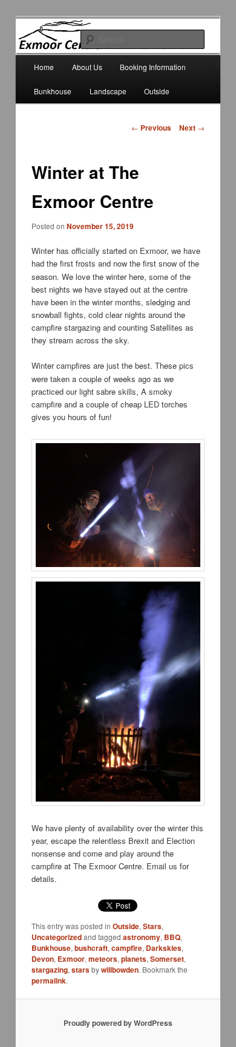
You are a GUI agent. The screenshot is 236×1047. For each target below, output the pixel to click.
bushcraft (91, 947)
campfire (126, 947)
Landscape (108, 91)
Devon (42, 958)
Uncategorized (56, 937)
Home (44, 67)
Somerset (167, 958)
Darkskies (164, 947)
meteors (102, 958)
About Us (87, 67)
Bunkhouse (52, 91)
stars (80, 969)
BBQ (172, 937)
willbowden (120, 969)
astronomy (141, 937)
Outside (156, 91)
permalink (48, 980)
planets (133, 958)
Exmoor (71, 958)
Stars (152, 926)
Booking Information (153, 67)
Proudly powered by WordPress (118, 1022)
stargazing (49, 969)
